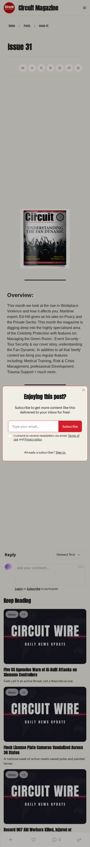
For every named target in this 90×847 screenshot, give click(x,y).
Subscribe (70, 426)
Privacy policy (33, 439)
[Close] (83, 390)
